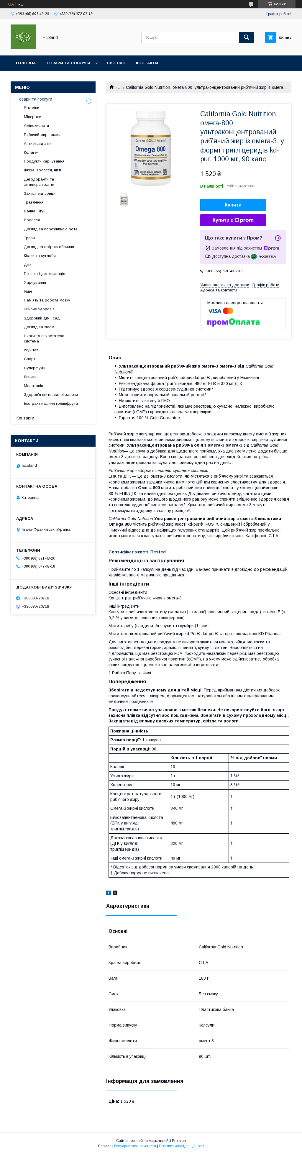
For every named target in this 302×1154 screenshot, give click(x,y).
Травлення (33, 202)
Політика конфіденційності (181, 1146)
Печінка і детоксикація (44, 273)
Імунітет (31, 350)
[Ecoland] (23, 47)
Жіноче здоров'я (39, 309)
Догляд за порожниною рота (51, 229)
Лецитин (31, 377)
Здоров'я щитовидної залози (51, 394)
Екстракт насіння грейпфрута (51, 403)
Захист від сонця (39, 193)
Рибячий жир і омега (43, 134)
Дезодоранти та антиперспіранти (39, 182)
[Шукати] (246, 37)
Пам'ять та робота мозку (47, 300)
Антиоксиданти (38, 143)
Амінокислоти (36, 125)
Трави (29, 238)
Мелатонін (33, 385)
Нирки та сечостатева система (44, 338)
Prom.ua (179, 1141)
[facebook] (108, 893)
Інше (28, 291)
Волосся (32, 220)
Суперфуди (34, 368)
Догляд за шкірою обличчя (49, 247)
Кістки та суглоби (40, 255)
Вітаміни (31, 108)
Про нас (116, 63)
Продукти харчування (44, 161)
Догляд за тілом (39, 327)
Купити (233, 204)
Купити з (223, 220)
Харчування (35, 282)
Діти (28, 264)
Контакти (147, 63)
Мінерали (32, 116)
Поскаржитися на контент (135, 1146)
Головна (26, 63)
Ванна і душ (35, 211)
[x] (115, 893)
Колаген (31, 152)
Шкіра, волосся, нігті (42, 170)
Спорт (29, 359)
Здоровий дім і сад (42, 318)
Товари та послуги (68, 63)
